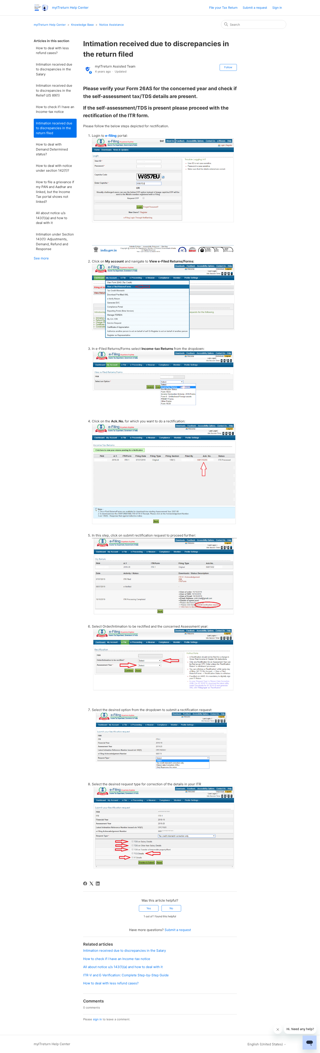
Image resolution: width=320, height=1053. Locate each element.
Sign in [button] (277, 7)
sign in (97, 1019)
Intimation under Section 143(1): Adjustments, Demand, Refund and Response (55, 241)
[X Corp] (91, 883)
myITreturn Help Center (50, 24)
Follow (228, 67)
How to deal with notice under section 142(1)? (54, 168)
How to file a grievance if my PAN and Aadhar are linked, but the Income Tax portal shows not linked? (55, 192)
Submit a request (255, 7)
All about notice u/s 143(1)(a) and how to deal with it (51, 218)
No (171, 908)
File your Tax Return (223, 7)
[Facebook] (85, 883)
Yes (149, 908)
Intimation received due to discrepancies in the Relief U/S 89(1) (54, 90)
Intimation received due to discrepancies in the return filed (54, 128)
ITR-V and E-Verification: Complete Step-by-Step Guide (126, 975)
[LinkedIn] (98, 883)
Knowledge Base (82, 24)
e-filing (111, 136)
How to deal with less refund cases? (52, 50)
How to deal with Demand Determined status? (52, 149)
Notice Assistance (111, 24)
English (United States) (266, 1044)
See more (41, 258)
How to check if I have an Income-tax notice (55, 109)
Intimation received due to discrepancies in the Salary (54, 69)
